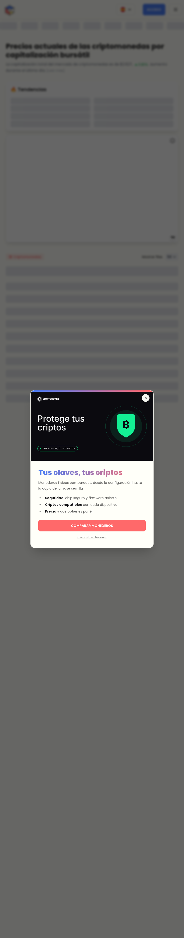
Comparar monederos (92, 525)
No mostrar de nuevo (92, 537)
